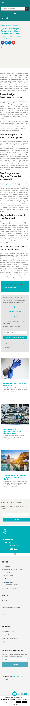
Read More (15, 704)
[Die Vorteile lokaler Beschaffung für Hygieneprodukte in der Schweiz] (15, 460)
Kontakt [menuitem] (4, 614)
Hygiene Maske (4, 185)
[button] (15, 13)
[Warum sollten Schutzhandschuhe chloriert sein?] (15, 368)
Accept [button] (18, 702)
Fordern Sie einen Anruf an (15, 337)
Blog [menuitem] (3, 618)
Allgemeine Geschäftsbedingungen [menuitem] (11, 607)
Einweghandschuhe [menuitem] (7, 635)
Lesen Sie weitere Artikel (10, 288)
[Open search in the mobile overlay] (15, 9)
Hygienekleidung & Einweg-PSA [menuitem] (10, 638)
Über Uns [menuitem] (4, 600)
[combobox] (4, 332)
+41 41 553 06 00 (15, 311)
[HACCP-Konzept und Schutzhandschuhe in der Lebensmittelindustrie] (15, 414)
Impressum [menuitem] (5, 604)
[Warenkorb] (3, 18)
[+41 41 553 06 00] (15, 307)
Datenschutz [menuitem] (5, 611)
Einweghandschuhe (5, 147)
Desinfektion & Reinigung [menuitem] (9, 631)
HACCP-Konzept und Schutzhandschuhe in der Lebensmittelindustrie (11, 431)
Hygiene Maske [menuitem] (6, 642)
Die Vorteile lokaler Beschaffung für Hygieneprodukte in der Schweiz (14, 477)
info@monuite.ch (7, 582)
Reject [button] (24, 702)
